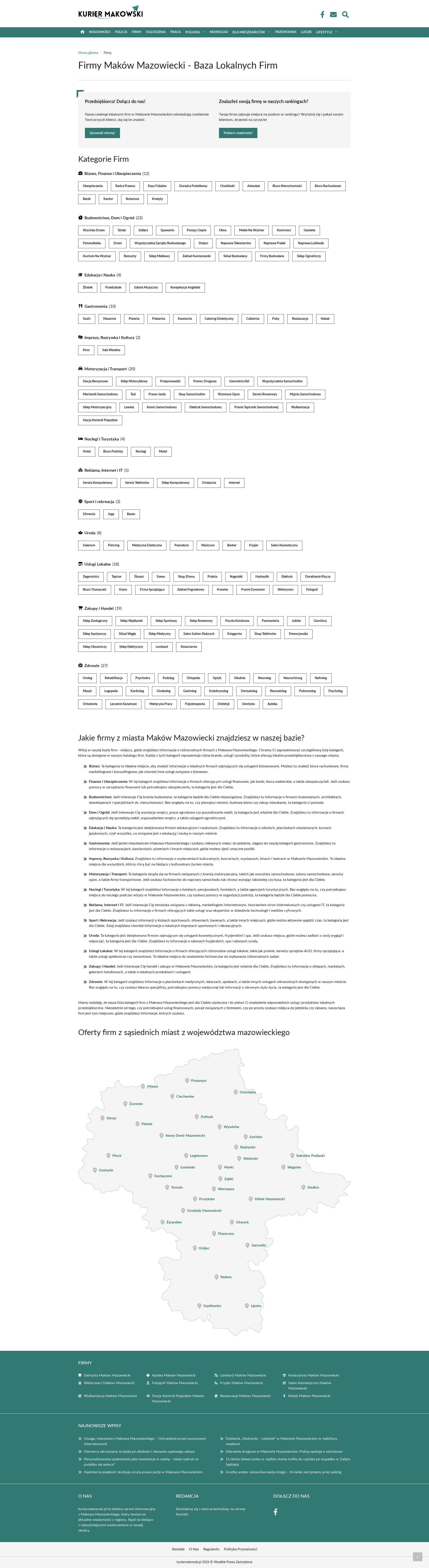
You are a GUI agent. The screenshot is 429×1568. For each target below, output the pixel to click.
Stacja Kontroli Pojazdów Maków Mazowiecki (178, 1398)
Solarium (89, 545)
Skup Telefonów (265, 634)
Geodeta (309, 230)
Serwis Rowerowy (264, 394)
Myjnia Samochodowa (305, 394)
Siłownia (89, 514)
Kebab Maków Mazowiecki (309, 1396)
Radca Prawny (125, 186)
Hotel (86, 451)
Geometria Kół (239, 381)
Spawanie (167, 230)
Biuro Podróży (113, 451)
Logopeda (111, 691)
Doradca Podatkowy (193, 186)
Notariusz (132, 199)
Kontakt (182, 1514)
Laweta (129, 407)
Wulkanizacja (300, 407)
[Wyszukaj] (345, 14)
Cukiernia (252, 318)
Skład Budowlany (235, 256)
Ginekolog (163, 691)
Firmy (136, 32)
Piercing (113, 545)
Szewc (161, 576)
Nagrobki (236, 576)
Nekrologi (219, 32)
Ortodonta (90, 704)
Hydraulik (262, 576)
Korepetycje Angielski (185, 287)
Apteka (272, 704)
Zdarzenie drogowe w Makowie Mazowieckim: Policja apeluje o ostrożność (284, 1451)
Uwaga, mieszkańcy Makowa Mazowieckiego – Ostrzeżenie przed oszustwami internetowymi (145, 1441)
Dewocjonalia (298, 634)
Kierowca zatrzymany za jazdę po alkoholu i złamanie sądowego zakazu (139, 1451)
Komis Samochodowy (162, 407)
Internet (234, 482)
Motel (163, 451)
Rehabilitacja (114, 678)
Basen (131, 514)
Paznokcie (182, 545)
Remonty (130, 256)
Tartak (122, 230)
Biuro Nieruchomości (287, 186)
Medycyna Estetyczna (147, 545)
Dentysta (248, 704)
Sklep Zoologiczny (95, 621)
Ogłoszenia (156, 32)
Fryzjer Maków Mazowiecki (241, 1383)
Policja (121, 32)
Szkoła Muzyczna (146, 287)
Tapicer (117, 576)
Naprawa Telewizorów (236, 243)
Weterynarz (285, 589)
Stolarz (203, 243)
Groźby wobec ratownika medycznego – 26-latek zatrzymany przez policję (283, 1472)
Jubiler (296, 621)
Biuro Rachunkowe (328, 186)
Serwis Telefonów (137, 482)
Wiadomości (99, 32)
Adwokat (253, 186)
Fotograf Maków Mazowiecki (175, 1383)
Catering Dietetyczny (219, 318)
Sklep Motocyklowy (134, 381)
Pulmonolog (307, 691)
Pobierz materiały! (238, 133)
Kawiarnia (185, 318)
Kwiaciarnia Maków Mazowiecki (313, 1375)
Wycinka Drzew (94, 230)
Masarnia (109, 318)
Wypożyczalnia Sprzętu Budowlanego (160, 243)
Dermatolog (249, 691)
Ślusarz (139, 576)
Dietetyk (223, 704)
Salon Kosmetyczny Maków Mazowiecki (309, 1385)
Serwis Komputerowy (97, 482)
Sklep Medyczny (160, 634)
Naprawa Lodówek (311, 243)
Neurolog (264, 678)
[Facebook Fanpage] (321, 14)
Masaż (87, 691)
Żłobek (88, 287)
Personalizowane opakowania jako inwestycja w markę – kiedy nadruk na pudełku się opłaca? (141, 1461)
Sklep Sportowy (166, 621)
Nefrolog (321, 678)
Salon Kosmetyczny (284, 545)
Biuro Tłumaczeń (94, 589)
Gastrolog (189, 691)
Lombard (162, 646)
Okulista (239, 678)
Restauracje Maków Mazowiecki (245, 1396)
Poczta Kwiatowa (237, 621)
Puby (275, 318)
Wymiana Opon (229, 394)
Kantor (108, 199)
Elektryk (287, 576)
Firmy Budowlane (272, 256)
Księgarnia (234, 634)
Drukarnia (209, 482)
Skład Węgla (127, 634)
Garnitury (320, 621)
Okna (222, 230)
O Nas (194, 1549)
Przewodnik (286, 32)
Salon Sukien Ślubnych (198, 634)
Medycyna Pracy (160, 704)
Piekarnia (158, 318)
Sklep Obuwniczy (95, 646)
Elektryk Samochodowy (205, 407)
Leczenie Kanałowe (123, 704)
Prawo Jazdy (157, 394)
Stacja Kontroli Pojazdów (100, 420)
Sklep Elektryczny (131, 646)
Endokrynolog (218, 691)
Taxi (133, 394)
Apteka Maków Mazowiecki (174, 1375)
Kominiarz (284, 230)
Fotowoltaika (92, 243)
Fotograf (312, 589)
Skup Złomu (186, 576)
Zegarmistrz (91, 576)
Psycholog (335, 691)
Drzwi (118, 243)
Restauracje (300, 318)
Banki (87, 199)
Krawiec (222, 589)
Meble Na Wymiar (251, 230)
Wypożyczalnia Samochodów (282, 381)
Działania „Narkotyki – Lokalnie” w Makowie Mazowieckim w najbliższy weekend (281, 1441)
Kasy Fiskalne (157, 186)
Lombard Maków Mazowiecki (243, 1375)
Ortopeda (193, 678)
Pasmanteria (270, 621)
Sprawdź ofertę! (102, 133)
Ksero (123, 589)
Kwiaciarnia (189, 646)
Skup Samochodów (192, 394)
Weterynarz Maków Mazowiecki (109, 1383)
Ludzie (306, 32)
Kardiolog (137, 691)
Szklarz (143, 230)
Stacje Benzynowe (95, 381)
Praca (175, 32)
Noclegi (141, 451)
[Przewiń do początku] (417, 1556)
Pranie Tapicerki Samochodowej (256, 407)
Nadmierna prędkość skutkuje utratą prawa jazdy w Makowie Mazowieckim (143, 1472)
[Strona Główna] (82, 32)
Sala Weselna (111, 350)
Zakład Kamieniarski (197, 256)
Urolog (87, 678)
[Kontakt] (333, 14)
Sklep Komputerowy (175, 482)
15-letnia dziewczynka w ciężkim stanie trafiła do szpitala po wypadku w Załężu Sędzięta (288, 1461)
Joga (111, 514)
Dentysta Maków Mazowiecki (107, 1375)
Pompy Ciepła (196, 230)
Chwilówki (227, 186)
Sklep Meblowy (159, 256)
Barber (231, 545)
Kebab (325, 318)
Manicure (207, 545)
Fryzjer (253, 545)
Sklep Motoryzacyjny (97, 407)
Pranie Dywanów (253, 589)
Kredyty (157, 199)
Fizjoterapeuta (195, 704)
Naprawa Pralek (274, 243)
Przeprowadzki (170, 381)
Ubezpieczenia (93, 186)
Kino (86, 350)
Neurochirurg (293, 678)
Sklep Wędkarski (131, 621)
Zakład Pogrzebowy (190, 589)
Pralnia (212, 576)
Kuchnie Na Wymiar (97, 256)
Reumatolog (278, 691)
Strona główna (88, 53)
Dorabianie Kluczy (317, 576)
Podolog (168, 678)
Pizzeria (134, 318)
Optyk (217, 678)
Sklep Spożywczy (94, 634)
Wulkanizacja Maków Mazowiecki (110, 1396)
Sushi (86, 318)
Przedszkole (113, 287)
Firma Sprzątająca (152, 589)
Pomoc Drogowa (205, 381)
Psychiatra (142, 678)
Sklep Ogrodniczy (309, 256)
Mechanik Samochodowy (100, 394)
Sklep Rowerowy (201, 621)
